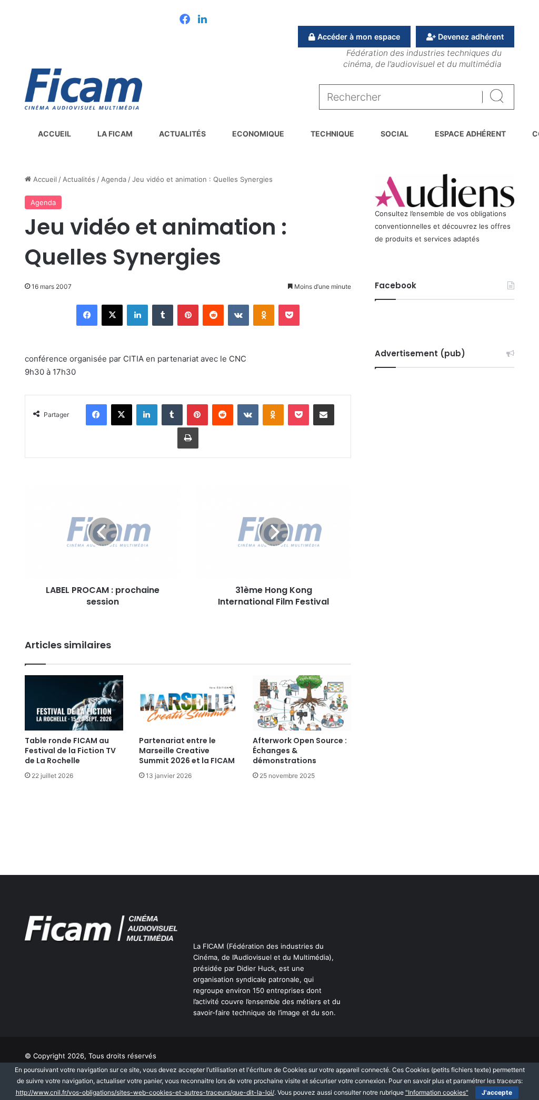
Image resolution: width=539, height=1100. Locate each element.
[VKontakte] (238, 315)
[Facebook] (184, 20)
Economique (258, 133)
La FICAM (115, 133)
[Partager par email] (323, 414)
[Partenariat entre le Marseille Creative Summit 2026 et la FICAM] (188, 703)
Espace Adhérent (470, 133)
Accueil (54, 133)
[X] (112, 315)
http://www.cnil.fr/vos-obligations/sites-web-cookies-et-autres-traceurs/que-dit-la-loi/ (145, 1092)
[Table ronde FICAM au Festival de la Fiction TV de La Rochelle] (74, 703)
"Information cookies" (436, 1092)
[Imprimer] (187, 438)
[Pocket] (289, 315)
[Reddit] (213, 315)
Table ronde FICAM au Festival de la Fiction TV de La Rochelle (70, 750)
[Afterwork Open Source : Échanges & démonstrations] (302, 703)
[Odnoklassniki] (263, 315)
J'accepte (497, 1092)
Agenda (113, 179)
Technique (332, 133)
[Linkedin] (202, 20)
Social (394, 133)
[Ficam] (83, 89)
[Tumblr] (162, 315)
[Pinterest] (187, 315)
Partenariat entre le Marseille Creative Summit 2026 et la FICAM (187, 750)
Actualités (182, 133)
